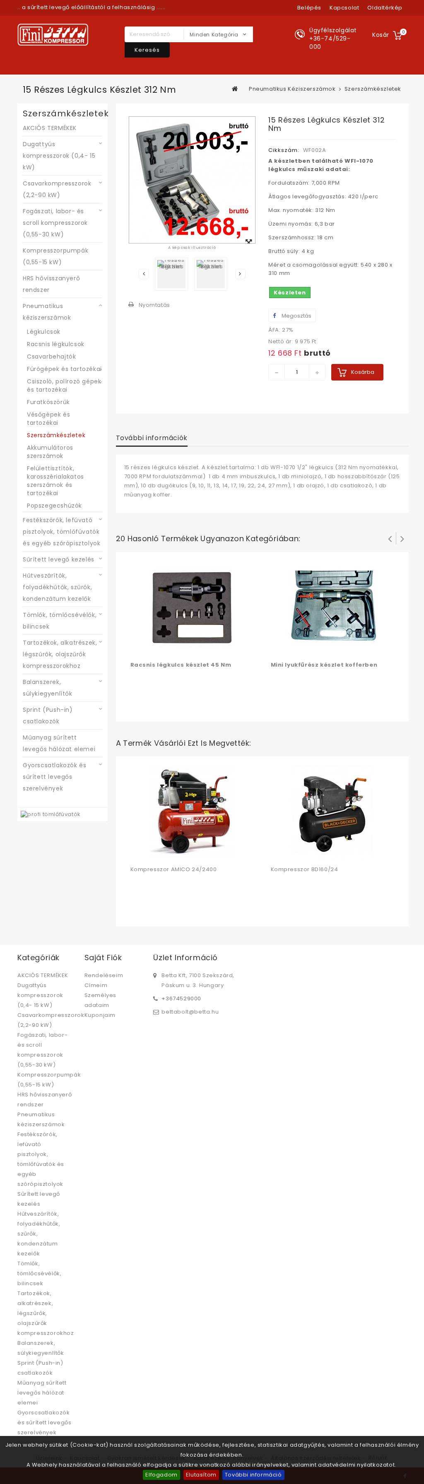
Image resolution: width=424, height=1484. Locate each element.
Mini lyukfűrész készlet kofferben (324, 665)
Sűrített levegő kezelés (58, 559)
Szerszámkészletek (56, 435)
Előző (144, 274)
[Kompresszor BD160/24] (332, 812)
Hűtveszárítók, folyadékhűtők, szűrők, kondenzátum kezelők (57, 587)
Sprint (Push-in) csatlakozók (48, 715)
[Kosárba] (137, 647)
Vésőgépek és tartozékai (48, 418)
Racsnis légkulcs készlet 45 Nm (180, 665)
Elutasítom (201, 1475)
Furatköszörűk (48, 402)
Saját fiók (103, 957)
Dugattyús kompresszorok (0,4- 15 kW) (59, 155)
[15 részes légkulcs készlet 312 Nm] (171, 274)
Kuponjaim (100, 1015)
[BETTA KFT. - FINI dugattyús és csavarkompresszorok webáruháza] (52, 35)
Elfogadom (161, 1475)
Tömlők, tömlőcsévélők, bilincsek (59, 621)
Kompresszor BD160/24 (304, 869)
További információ (253, 1475)
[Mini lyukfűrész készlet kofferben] (332, 608)
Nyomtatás (154, 305)
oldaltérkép (384, 8)
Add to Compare (154, 647)
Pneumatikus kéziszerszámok (47, 312)
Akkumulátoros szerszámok (50, 451)
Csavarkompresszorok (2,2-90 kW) (57, 189)
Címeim (96, 985)
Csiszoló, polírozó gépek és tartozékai (64, 385)
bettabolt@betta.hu (190, 1012)
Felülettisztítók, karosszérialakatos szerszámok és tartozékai (55, 480)
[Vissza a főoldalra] (235, 88)
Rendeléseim (103, 975)
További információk (152, 438)
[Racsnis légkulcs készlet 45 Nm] (192, 608)
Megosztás (295, 316)
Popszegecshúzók (54, 505)
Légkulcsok (43, 332)
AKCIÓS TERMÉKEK (50, 128)
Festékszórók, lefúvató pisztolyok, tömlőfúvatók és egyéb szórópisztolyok (61, 531)
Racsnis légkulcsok (55, 344)
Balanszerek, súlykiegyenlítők (47, 688)
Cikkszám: (283, 150)
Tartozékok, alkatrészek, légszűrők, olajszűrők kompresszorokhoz (60, 654)
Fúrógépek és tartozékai (64, 369)
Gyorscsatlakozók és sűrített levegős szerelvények (54, 777)
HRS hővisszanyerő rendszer (51, 284)
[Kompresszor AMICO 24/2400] (192, 812)
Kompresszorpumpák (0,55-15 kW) (55, 256)
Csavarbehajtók (51, 356)
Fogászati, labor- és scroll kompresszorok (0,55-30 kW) (55, 222)
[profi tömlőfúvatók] (51, 814)
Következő (240, 274)
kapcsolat (344, 8)
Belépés (309, 8)
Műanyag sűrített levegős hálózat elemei (59, 743)
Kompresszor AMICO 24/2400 (173, 869)
